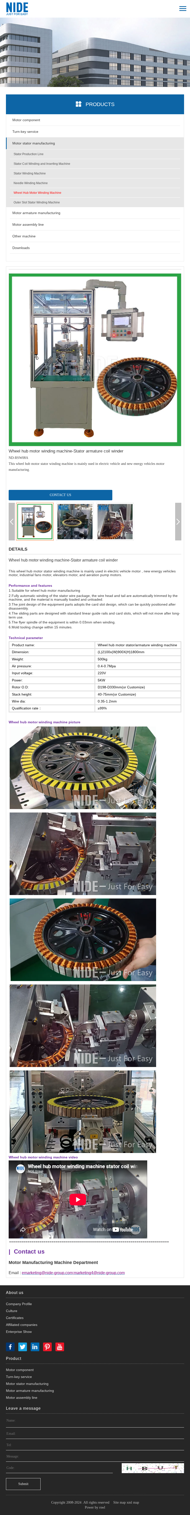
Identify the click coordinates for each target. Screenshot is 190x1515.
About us (15, 1293)
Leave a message (23, 1408)
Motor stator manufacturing (33, 143)
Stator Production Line (29, 154)
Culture (11, 1311)
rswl (102, 1507)
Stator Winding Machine (30, 173)
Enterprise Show (19, 1332)
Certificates (15, 1318)
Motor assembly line (28, 224)
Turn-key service (25, 132)
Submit (23, 1484)
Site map (119, 1502)
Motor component (26, 120)
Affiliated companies (21, 1325)
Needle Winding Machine (31, 183)
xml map (133, 1502)
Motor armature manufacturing (36, 213)
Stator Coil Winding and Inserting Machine (42, 164)
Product (13, 1358)
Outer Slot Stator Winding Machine (37, 202)
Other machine (24, 236)
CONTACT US (60, 495)
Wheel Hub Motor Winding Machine (37, 193)
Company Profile (19, 1304)
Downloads (21, 248)
